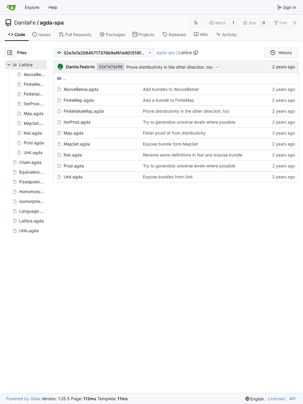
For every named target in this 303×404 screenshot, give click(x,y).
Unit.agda (73, 176)
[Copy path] (196, 53)
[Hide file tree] (10, 53)
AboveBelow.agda (81, 89)
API (292, 398)
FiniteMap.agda (79, 100)
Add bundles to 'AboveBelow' (171, 89)
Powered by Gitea (23, 398)
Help (53, 7)
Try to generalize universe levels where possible (189, 122)
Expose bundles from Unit (168, 176)
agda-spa (52, 23)
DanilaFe (25, 23)
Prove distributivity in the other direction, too (169, 67)
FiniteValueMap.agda (84, 111)
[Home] (11, 7)
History (285, 52)
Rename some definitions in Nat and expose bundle (192, 154)
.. (65, 78)
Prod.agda (74, 165)
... (217, 66)
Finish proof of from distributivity (174, 132)
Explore (32, 7)
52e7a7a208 (111, 66)
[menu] (254, 398)
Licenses (276, 398)
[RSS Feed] (196, 22)
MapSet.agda (77, 143)
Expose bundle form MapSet (170, 143)
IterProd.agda (77, 122)
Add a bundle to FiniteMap (168, 100)
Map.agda (73, 132)
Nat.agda (73, 154)
